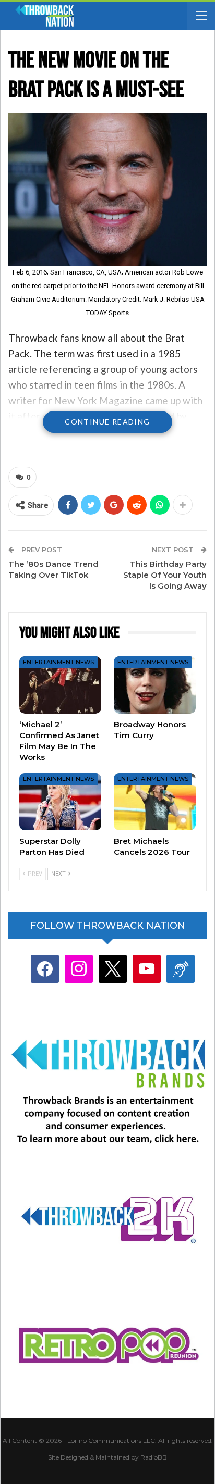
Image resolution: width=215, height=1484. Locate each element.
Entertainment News (58, 662)
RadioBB (153, 1457)
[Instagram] (79, 968)
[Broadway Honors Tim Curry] (155, 685)
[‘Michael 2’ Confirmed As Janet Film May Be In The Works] (60, 685)
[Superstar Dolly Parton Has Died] (60, 801)
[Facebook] (45, 968)
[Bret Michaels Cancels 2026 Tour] (155, 801)
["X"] (113, 968)
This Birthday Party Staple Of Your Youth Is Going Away (165, 575)
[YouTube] (147, 968)
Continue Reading (107, 421)
